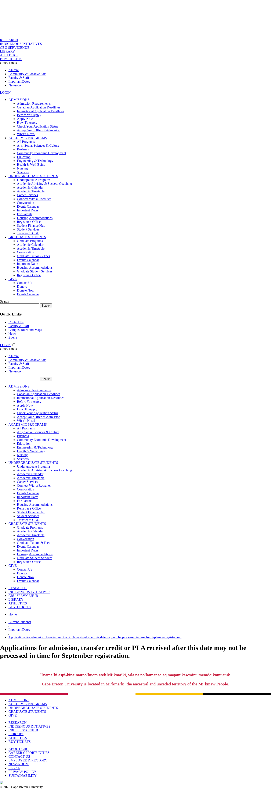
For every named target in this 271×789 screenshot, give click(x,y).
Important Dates (19, 81)
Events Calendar (28, 206)
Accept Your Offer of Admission (38, 130)
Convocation (25, 202)
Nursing (22, 168)
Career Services (27, 195)
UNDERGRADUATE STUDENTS (33, 176)
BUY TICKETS (11, 59)
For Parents (24, 214)
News (12, 333)
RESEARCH (9, 40)
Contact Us (24, 283)
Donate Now (25, 290)
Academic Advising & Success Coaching (44, 183)
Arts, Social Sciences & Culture (38, 145)
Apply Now (25, 119)
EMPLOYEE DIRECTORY (27, 760)
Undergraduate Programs (33, 180)
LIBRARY (7, 51)
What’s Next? (26, 134)
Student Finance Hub (31, 225)
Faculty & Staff (18, 77)
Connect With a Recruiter (34, 199)
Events (13, 337)
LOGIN (5, 92)
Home (12, 614)
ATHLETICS (9, 55)
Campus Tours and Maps (25, 330)
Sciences (23, 172)
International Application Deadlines (40, 111)
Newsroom (15, 85)
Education (23, 157)
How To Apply (27, 122)
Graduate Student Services (34, 271)
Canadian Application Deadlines (38, 107)
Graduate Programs (30, 241)
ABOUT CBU (18, 749)
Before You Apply (29, 115)
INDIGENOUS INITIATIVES (21, 44)
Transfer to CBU (28, 233)
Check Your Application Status (37, 126)
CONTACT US (19, 756)
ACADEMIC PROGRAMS (27, 138)
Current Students (19, 622)
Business (23, 149)
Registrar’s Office (29, 222)
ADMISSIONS (18, 99)
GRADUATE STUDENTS (27, 237)
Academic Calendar (30, 187)
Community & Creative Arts (27, 74)
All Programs (26, 141)
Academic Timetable (30, 191)
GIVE (12, 279)
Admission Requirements (34, 103)
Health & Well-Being (31, 164)
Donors (22, 286)
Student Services (28, 229)
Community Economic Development (41, 153)
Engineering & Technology (35, 161)
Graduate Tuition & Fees (33, 256)
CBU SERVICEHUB (15, 47)
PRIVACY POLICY (22, 772)
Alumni (13, 70)
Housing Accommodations (35, 218)
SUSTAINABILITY (22, 775)
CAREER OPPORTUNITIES (29, 752)
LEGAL (14, 768)
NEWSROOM (18, 764)
